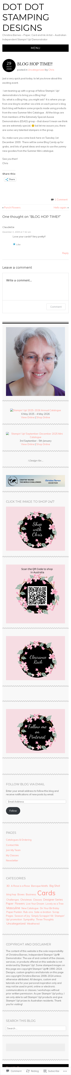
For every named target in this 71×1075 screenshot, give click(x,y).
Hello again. (61, 207)
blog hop (11, 894)
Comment (56, 306)
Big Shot (54, 885)
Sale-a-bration (42, 911)
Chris (51, 69)
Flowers (20, 903)
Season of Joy (22, 915)
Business (31, 894)
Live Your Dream (35, 903)
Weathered (33, 923)
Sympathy (29, 919)
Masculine (13, 908)
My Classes (12, 855)
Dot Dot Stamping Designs (25, 17)
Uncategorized (36, 69)
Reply (65, 253)
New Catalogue (30, 908)
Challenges (12, 899)
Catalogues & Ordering (18, 839)
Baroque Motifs (39, 885)
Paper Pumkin (14, 912)
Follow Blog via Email (25, 784)
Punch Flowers (11, 207)
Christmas (26, 899)
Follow (13, 810)
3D (8, 885)
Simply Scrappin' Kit (42, 915)
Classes (37, 899)
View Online (28, 417)
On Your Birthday (49, 908)
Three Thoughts (45, 919)
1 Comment (61, 199)
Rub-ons (28, 912)
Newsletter (12, 860)
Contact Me (12, 845)
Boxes (21, 894)
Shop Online (43, 417)
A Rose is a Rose (20, 885)
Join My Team (13, 850)
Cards (46, 893)
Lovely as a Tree (55, 903)
